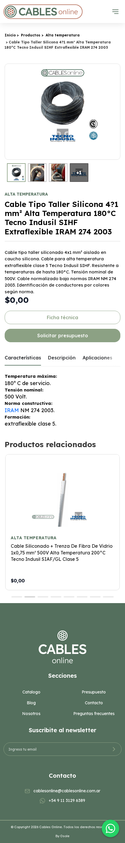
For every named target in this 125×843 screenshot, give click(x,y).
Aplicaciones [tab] (97, 358)
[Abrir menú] (115, 12)
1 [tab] (16, 597)
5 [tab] (69, 597)
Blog (31, 702)
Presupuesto (94, 692)
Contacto (94, 702)
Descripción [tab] (62, 358)
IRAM (12, 410)
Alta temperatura (63, 35)
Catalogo (31, 692)
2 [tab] (29, 597)
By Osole (62, 836)
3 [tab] (43, 597)
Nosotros (31, 713)
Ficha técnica (62, 317)
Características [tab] (23, 358)
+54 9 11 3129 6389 (67, 800)
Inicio (10, 35)
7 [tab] (95, 597)
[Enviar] (114, 749)
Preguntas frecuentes (94, 713)
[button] (114, 111)
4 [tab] (56, 597)
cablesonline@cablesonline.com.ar (66, 790)
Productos (30, 35)
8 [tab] (108, 597)
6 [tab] (82, 597)
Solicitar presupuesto (62, 335)
